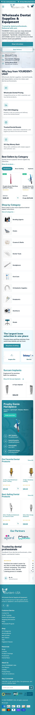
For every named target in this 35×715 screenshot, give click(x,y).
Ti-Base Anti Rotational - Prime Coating (10, 480)
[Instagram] (7, 605)
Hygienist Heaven (7, 642)
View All (30, 460)
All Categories (6, 631)
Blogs (3, 649)
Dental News (6, 658)
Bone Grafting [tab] (19, 168)
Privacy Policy (6, 672)
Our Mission (5, 667)
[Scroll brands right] (31, 356)
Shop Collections (17, 44)
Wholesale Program (8, 624)
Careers (4, 669)
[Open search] (28, 6)
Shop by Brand (6, 633)
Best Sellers (17, 49)
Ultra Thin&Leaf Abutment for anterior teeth (11, 515)
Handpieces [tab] (7, 168)
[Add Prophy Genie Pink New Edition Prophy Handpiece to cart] (17, 197)
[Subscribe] (31, 687)
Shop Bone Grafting (12, 346)
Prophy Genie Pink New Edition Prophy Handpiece (10, 187)
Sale (3, 640)
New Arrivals (6, 635)
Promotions (5, 656)
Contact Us (5, 613)
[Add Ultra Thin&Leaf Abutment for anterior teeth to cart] (17, 523)
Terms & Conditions (8, 674)
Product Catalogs (7, 653)
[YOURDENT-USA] (17, 6)
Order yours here (10, 415)
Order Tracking (6, 615)
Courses (4, 651)
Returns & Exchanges (8, 617)
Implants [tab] (30, 168)
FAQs (3, 621)
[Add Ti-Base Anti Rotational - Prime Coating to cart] (17, 488)
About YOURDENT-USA (9, 665)
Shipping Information (8, 619)
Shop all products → (8, 164)
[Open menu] (3, 6)
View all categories (8, 212)
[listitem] (17, 219)
